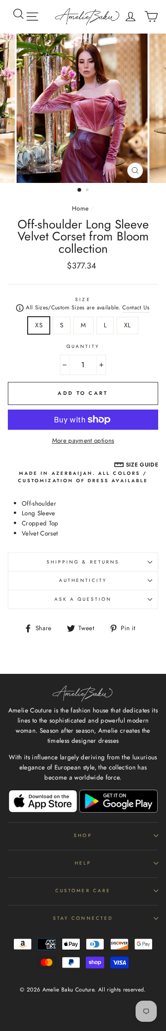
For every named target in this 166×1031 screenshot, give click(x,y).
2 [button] (88, 190)
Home (80, 208)
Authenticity (83, 580)
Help (83, 863)
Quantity (83, 346)
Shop (83, 835)
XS (38, 325)
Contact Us (135, 307)
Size (82, 299)
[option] (83, 108)
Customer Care (83, 890)
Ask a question (83, 599)
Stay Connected (83, 918)
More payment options (83, 440)
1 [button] (79, 190)
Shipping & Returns (83, 561)
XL (127, 325)
